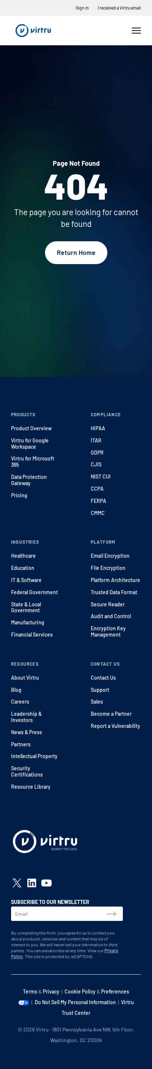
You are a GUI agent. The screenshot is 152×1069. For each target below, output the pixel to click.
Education (22, 568)
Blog (16, 690)
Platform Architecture (115, 580)
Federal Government (34, 592)
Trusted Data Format (114, 592)
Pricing (19, 495)
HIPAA (98, 428)
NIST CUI (101, 476)
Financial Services (32, 634)
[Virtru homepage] (45, 843)
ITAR (96, 440)
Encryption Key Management (108, 631)
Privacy (51, 991)
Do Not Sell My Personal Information (75, 1002)
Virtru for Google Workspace (30, 443)
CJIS (96, 464)
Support (100, 690)
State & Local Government (26, 607)
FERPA (98, 501)
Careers (20, 701)
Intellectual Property (34, 756)
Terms (30, 991)
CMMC (98, 513)
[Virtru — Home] (33, 30)
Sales (97, 701)
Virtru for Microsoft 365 (32, 461)
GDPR (97, 452)
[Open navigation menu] (136, 31)
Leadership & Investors (26, 717)
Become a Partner (111, 714)
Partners (21, 744)
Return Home (76, 252)
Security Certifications (27, 771)
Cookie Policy (80, 991)
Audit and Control (111, 616)
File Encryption (108, 568)
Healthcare (23, 556)
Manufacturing (27, 622)
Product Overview (31, 428)
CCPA (97, 489)
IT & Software (26, 580)
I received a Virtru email (119, 7)
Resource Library (31, 787)
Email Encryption (110, 556)
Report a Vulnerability (115, 726)
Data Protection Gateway (29, 480)
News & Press (26, 732)
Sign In (82, 7)
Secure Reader (108, 604)
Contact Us (103, 677)
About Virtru (25, 677)
